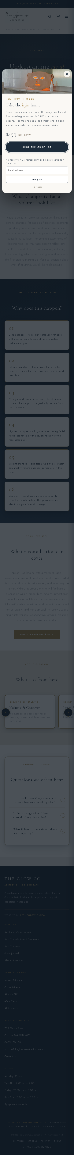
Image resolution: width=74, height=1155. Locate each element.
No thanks (37, 186)
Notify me (37, 179)
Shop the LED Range (37, 146)
